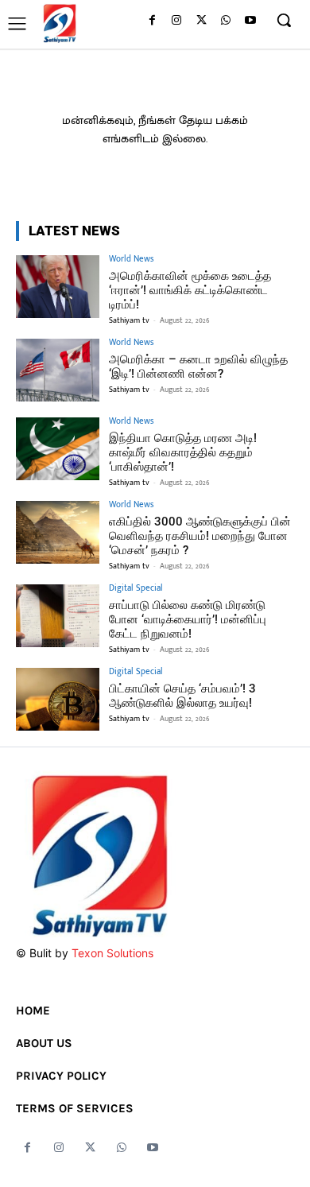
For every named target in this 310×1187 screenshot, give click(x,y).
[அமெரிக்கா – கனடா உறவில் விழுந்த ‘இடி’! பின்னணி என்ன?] (57, 370)
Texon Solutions (112, 953)
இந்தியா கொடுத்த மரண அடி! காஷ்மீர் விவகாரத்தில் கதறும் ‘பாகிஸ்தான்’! (183, 452)
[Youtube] (250, 21)
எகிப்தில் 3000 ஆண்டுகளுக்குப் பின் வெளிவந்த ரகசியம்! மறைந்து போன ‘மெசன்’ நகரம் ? (200, 535)
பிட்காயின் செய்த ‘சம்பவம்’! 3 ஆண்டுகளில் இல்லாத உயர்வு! (182, 695)
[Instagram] (177, 21)
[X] (201, 21)
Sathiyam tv (129, 320)
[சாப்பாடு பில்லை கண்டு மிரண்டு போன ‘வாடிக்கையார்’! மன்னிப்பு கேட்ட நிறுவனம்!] (57, 615)
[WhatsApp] (225, 21)
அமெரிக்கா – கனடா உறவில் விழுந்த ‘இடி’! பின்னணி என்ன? (198, 366)
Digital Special (136, 588)
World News (131, 259)
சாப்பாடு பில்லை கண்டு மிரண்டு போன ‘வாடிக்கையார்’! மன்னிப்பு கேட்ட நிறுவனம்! (187, 619)
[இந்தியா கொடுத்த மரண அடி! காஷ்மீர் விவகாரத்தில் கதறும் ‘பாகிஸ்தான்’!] (57, 448)
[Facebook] (152, 21)
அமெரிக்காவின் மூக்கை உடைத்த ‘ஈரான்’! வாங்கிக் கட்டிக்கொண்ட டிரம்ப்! (190, 290)
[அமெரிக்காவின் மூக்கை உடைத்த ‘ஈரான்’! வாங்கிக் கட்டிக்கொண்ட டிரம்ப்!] (57, 286)
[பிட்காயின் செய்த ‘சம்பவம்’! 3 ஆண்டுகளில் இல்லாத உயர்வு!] (57, 699)
